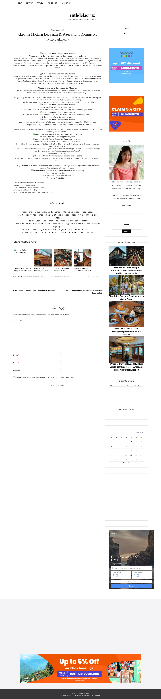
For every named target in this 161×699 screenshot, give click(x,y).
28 (126, 459)
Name (16, 355)
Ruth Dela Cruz (62, 43)
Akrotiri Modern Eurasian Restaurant (27, 277)
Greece (67, 58)
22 (131, 455)
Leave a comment (94, 277)
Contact (29, 3)
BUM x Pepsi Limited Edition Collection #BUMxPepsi (34, 291)
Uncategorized (57, 30)
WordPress (95, 695)
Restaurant (65, 277)
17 (141, 451)
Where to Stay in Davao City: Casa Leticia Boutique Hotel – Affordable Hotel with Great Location (126, 367)
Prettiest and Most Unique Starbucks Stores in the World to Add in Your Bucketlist (126, 270)
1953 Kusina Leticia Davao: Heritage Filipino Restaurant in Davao (126, 331)
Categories (65, 3)
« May (124, 463)
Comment (17, 321)
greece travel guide (31, 212)
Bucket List (52, 3)
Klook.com (114, 386)
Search (126, 224)
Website (16, 371)
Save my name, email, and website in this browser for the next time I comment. (46, 377)
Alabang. (43, 277)
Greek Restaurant (55, 277)
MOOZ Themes (75, 695)
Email (16, 363)
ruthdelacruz (82, 15)
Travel (40, 3)
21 (126, 455)
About (19, 3)
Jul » (129, 463)
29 (131, 459)
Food (48, 277)
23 (136, 455)
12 (116, 451)
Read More (126, 205)
